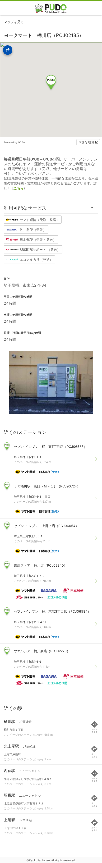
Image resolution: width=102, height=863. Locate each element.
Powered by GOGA (14, 142)
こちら (19, 188)
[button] (51, 208)
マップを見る (14, 22)
